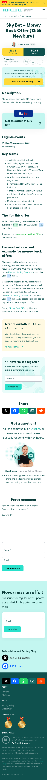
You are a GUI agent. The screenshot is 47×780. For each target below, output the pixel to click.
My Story (6, 695)
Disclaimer (6, 708)
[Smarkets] (27, 11)
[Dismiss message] (44, 3)
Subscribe (13, 386)
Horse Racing (26, 16)
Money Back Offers (17, 308)
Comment (7, 515)
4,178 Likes (16, 666)
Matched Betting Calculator (20, 272)
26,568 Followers (20, 658)
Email (7, 560)
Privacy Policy (8, 705)
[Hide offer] (26, 61)
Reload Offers (14, 16)
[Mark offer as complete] (39, 61)
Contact (5, 691)
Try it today (19, 4)
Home (4, 16)
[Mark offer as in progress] (33, 61)
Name (7, 550)
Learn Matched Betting (22, 81)
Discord (35, 429)
